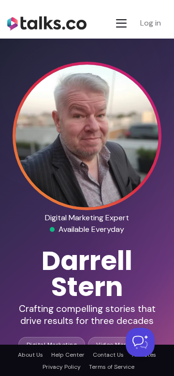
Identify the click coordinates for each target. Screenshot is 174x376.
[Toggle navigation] (121, 23)
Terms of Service (111, 367)
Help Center (68, 355)
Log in (150, 23)
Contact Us (108, 355)
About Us (30, 355)
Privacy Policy (62, 367)
